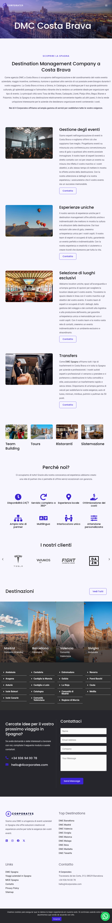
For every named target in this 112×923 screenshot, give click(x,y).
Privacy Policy (12, 888)
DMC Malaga (65, 841)
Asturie (9, 685)
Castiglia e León (41, 685)
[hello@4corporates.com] (6, 764)
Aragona (10, 678)
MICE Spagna (12, 880)
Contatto (9, 884)
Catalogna (39, 691)
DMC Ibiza (64, 845)
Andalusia (10, 672)
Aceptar (56, 919)
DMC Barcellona (66, 820)
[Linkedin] (6, 840)
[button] (2, 559)
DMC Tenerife (65, 853)
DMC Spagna (71, 361)
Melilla (93, 691)
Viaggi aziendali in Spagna (18, 876)
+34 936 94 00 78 (24, 758)
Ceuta (92, 685)
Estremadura (68, 672)
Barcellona (40, 648)
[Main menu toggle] (106, 5)
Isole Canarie (12, 698)
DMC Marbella (66, 849)
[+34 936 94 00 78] (6, 757)
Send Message (72, 781)
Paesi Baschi (96, 678)
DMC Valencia (65, 828)
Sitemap (9, 892)
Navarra (94, 672)
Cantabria (38, 672)
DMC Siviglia (65, 833)
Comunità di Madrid (67, 692)
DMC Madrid (65, 824)
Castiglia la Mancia (43, 678)
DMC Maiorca (65, 837)
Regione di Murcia (70, 700)
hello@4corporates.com (29, 765)
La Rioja (66, 685)
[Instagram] (12, 840)
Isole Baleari (12, 691)
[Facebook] (18, 840)
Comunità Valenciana (39, 699)
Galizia (65, 678)
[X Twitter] (24, 840)
